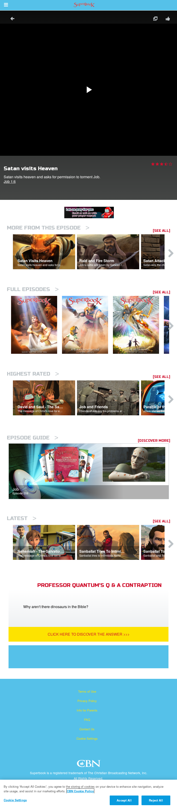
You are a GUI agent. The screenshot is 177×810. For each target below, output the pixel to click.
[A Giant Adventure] (87, 325)
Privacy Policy (87, 701)
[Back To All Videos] (10, 19)
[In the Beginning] (138, 325)
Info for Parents (87, 710)
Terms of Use (87, 691)
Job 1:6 (10, 181)
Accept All (124, 800)
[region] (88, 795)
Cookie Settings (87, 738)
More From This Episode (48, 228)
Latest (21, 518)
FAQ (87, 719)
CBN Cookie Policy (80, 791)
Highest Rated (33, 374)
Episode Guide (32, 438)
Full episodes (33, 289)
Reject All (156, 800)
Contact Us (87, 729)
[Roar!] (36, 325)
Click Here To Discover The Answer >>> (89, 634)
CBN (89, 765)
